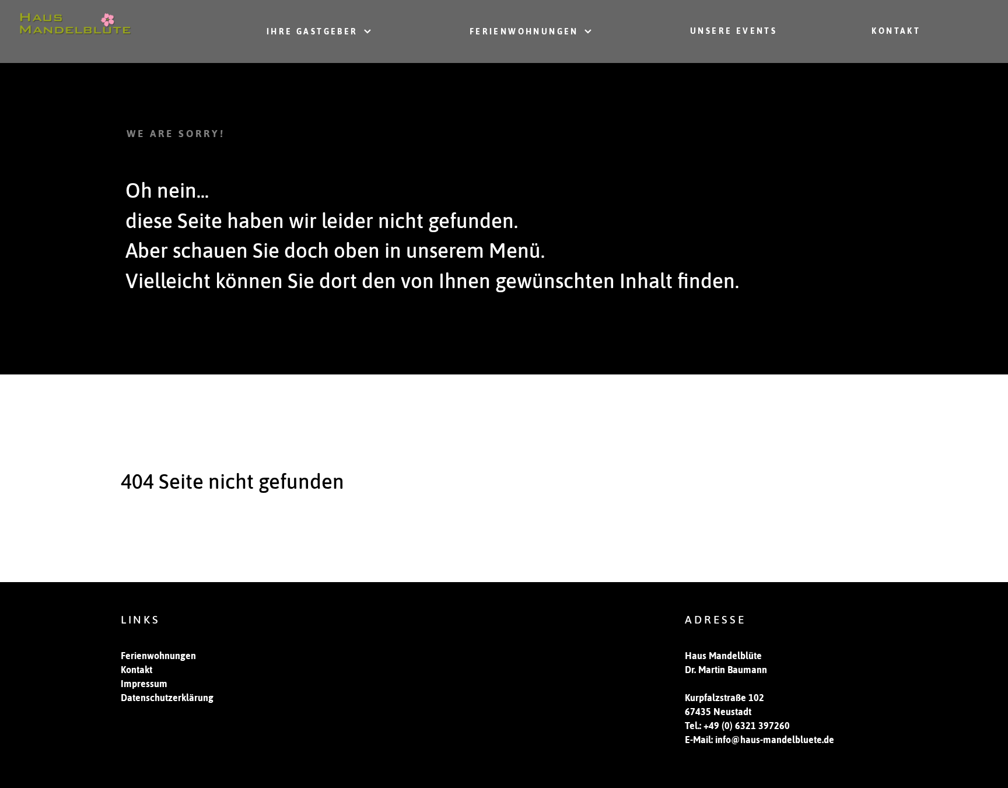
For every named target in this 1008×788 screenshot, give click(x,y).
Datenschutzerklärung (167, 697)
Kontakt (136, 669)
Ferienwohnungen (158, 655)
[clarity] (75, 21)
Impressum (144, 683)
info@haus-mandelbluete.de (774, 739)
